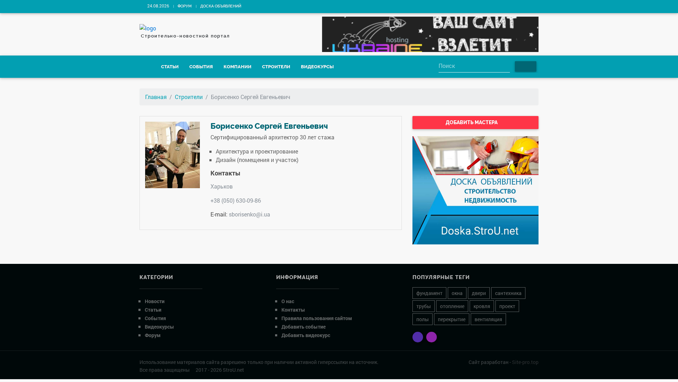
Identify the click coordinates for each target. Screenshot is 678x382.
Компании (237, 66)
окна (457, 293)
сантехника (508, 293)
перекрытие (451, 319)
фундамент (429, 293)
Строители (276, 66)
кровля (482, 306)
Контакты (293, 309)
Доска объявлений (220, 6)
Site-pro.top (525, 362)
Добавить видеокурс (305, 335)
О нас (287, 301)
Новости (155, 301)
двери (479, 293)
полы (422, 319)
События (201, 66)
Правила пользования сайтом (316, 318)
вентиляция (488, 319)
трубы (423, 306)
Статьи (170, 66)
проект (507, 306)
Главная (156, 96)
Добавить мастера (472, 122)
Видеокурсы (317, 66)
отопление (452, 306)
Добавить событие (303, 326)
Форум (185, 6)
